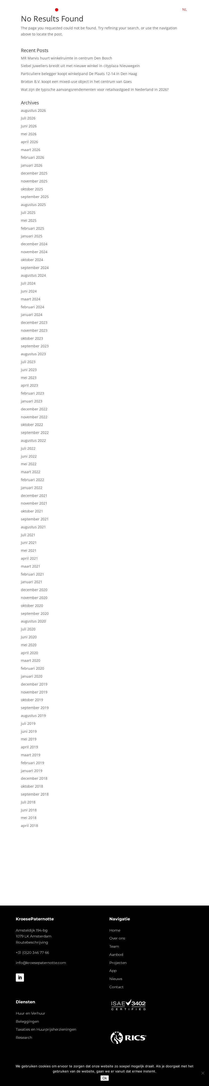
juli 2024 (28, 283)
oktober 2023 (32, 338)
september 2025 (35, 196)
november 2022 (34, 416)
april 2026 (29, 141)
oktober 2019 (32, 699)
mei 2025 (28, 220)
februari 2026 (32, 157)
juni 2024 (29, 291)
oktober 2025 (32, 189)
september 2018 (35, 794)
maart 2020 (30, 660)
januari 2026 (31, 165)
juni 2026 (29, 126)
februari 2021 (32, 574)
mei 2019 (28, 739)
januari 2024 (31, 314)
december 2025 (34, 173)
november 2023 (34, 330)
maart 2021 (30, 566)
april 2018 (29, 825)
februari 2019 (32, 762)
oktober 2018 (32, 786)
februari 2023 (32, 393)
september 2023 (35, 346)
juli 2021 (28, 534)
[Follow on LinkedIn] (20, 977)
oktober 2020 (32, 605)
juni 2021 (29, 542)
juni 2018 (29, 810)
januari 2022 (31, 487)
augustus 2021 (33, 526)
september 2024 (35, 267)
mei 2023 (28, 377)
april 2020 (29, 652)
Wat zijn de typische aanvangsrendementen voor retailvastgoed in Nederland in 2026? (94, 89)
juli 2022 (28, 448)
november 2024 (34, 251)
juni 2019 (29, 731)
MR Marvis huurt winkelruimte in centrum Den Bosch (66, 58)
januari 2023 (31, 401)
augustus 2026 (33, 110)
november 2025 (34, 181)
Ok (104, 1078)
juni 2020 (29, 636)
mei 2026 (28, 133)
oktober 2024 (32, 259)
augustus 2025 (33, 204)
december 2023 (34, 322)
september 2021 (35, 519)
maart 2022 (30, 471)
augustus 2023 (33, 353)
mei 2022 (28, 463)
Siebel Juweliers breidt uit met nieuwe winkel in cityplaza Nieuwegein (80, 65)
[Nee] (202, 1073)
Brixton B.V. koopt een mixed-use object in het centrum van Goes (76, 81)
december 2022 (34, 409)
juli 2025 (28, 212)
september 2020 (35, 613)
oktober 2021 (32, 511)
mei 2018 (28, 817)
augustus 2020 (33, 621)
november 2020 (34, 597)
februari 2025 (32, 228)
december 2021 (34, 495)
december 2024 (34, 243)
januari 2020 (31, 676)
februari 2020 (32, 668)
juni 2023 (29, 369)
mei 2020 (28, 644)
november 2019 (34, 692)
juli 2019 (28, 723)
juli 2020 (28, 629)
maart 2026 (30, 149)
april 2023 (29, 385)
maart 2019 (30, 754)
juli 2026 (28, 118)
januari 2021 (31, 581)
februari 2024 (32, 306)
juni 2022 (29, 456)
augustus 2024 (33, 275)
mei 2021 (28, 550)
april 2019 (29, 747)
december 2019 (34, 684)
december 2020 (34, 589)
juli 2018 (28, 802)
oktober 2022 (32, 424)
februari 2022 (32, 479)
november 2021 (34, 503)
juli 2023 (28, 361)
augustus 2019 (33, 715)
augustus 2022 (33, 440)
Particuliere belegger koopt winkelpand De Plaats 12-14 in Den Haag (79, 73)
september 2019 (35, 707)
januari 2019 (31, 770)
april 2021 (29, 558)
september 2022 (35, 432)
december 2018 (34, 778)
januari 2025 (31, 236)
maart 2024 (30, 299)
